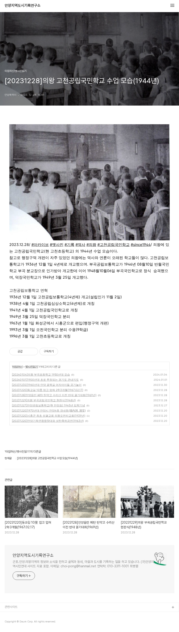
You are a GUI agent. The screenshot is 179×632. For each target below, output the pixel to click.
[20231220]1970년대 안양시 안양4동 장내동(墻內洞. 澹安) (49, 410)
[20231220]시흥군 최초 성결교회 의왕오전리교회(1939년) (48, 415)
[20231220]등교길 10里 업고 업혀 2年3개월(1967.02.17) (47, 390)
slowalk (10, 622)
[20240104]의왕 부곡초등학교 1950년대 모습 (41, 374)
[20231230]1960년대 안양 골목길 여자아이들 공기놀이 (47, 385)
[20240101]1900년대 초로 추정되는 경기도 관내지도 (45, 379)
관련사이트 (11, 607)
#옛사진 (56, 244)
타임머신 (17, 366)
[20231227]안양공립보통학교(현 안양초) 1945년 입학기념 (48, 405)
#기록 (69, 244)
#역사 (80, 244)
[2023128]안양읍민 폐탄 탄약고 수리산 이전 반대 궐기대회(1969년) (54, 395)
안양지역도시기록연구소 (23, 6)
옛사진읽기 (31, 366)
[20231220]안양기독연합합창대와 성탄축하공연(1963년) (48, 421)
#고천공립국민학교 (113, 244)
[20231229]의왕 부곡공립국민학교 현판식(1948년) (44, 400)
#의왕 (91, 244)
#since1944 (141, 244)
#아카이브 (40, 244)
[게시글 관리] (33, 351)
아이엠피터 (11, 615)
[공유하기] (27, 351)
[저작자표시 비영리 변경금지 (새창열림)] (64, 351)
